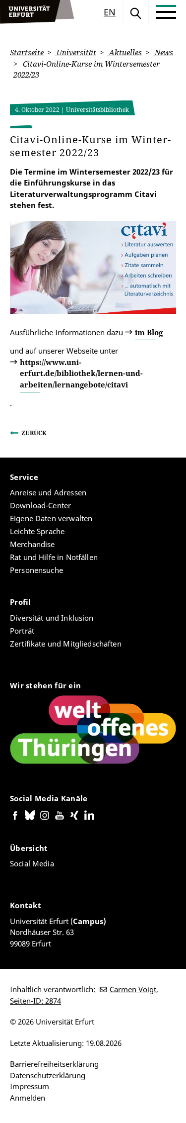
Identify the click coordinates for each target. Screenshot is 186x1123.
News (163, 52)
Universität (75, 52)
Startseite (27, 52)
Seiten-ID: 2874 (35, 1001)
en (110, 12)
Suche (136, 12)
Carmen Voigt (133, 989)
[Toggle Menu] (166, 12)
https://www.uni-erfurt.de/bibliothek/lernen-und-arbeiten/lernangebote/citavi (81, 373)
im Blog (149, 332)
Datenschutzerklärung (47, 1075)
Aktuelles (124, 52)
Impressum (29, 1086)
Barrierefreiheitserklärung (54, 1064)
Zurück (34, 433)
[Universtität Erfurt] (37, 12)
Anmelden (27, 1098)
